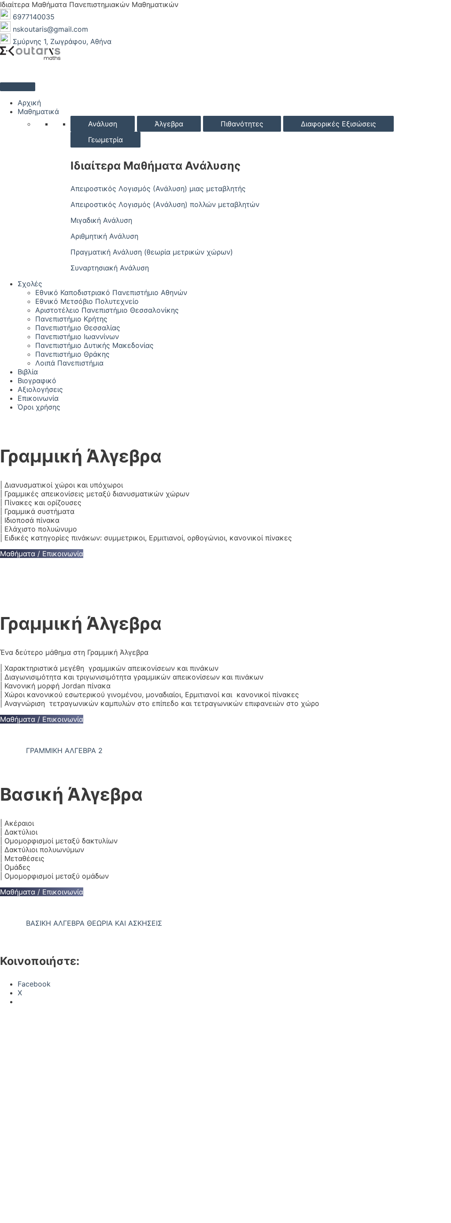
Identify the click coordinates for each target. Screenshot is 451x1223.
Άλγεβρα (169, 123)
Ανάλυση (102, 123)
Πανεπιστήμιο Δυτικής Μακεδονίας (94, 345)
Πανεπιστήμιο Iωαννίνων (77, 336)
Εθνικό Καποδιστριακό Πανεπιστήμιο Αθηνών (111, 292)
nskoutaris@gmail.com (50, 29)
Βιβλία (28, 371)
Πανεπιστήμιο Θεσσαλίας (77, 327)
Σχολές (30, 283)
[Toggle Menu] (17, 86)
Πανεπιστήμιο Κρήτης (71, 318)
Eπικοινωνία (38, 398)
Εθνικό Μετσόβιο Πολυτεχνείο (87, 301)
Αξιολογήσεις (40, 389)
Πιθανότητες (242, 123)
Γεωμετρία (105, 139)
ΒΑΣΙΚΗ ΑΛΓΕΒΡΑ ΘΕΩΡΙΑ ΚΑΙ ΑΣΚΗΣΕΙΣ (94, 923)
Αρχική (29, 102)
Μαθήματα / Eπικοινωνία (41, 553)
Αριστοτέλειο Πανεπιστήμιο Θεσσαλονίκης (107, 310)
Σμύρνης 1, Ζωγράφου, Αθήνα (62, 41)
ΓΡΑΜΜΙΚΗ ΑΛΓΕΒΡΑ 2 (64, 750)
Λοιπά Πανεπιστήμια (69, 362)
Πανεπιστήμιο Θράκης (72, 354)
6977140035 (34, 16)
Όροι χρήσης (39, 407)
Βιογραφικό (37, 380)
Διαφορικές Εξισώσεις (338, 123)
